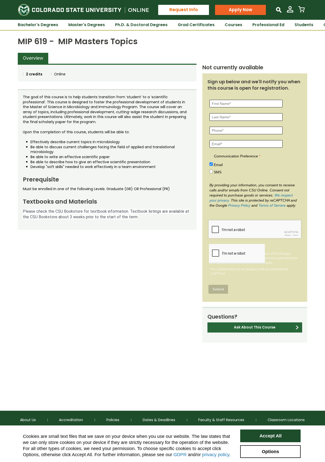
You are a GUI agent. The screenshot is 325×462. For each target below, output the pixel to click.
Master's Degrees (86, 25)
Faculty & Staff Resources (221, 419)
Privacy (288, 235)
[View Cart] (301, 11)
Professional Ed (268, 25)
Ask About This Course (254, 327)
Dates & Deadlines (159, 419)
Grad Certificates (196, 25)
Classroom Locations (286, 419)
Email (218, 165)
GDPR (180, 454)
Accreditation (71, 419)
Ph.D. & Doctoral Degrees (141, 25)
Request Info (183, 10)
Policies (112, 419)
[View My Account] (290, 11)
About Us (28, 419)
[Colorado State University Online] (83, 10)
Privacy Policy (239, 205)
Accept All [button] (270, 435)
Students (304, 25)
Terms (295, 235)
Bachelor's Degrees (38, 25)
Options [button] (270, 451)
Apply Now (240, 10)
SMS (217, 172)
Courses (233, 25)
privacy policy (215, 454)
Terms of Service (272, 205)
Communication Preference (236, 156)
